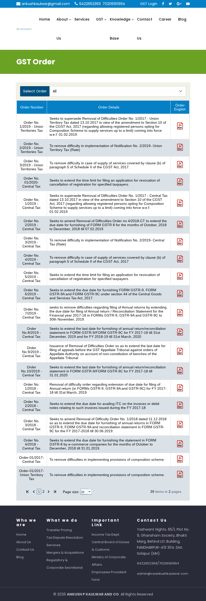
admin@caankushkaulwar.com (162, 573)
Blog (182, 19)
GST (99, 19)
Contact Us (144, 29)
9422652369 (90, 3)
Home (44, 19)
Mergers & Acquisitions (65, 552)
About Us (62, 29)
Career (165, 19)
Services (81, 19)
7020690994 (113, 3)
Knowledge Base (120, 29)
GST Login (148, 3)
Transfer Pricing (59, 530)
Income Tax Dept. (106, 534)
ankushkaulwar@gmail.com (46, 3)
